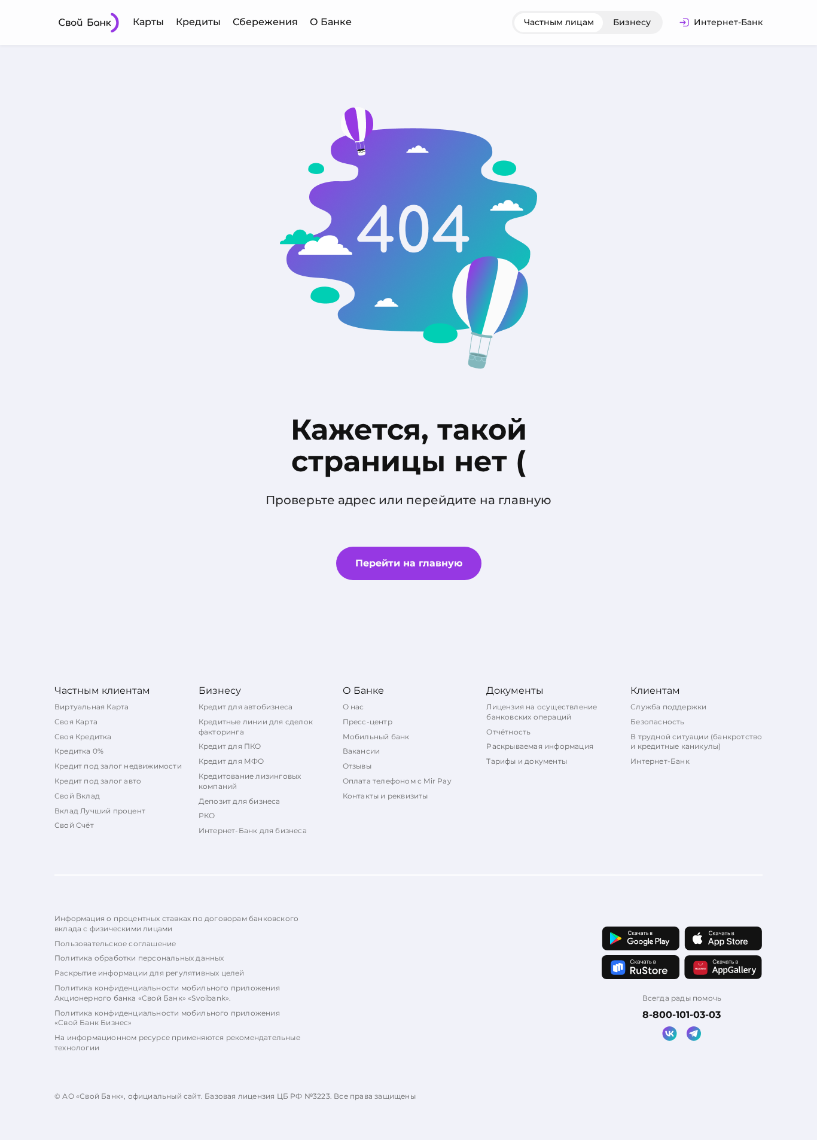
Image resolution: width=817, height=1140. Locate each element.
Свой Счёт (74, 825)
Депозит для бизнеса (240, 801)
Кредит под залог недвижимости (118, 765)
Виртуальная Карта (91, 706)
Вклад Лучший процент (99, 810)
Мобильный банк (376, 736)
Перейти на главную (408, 563)
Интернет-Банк (660, 761)
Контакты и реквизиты (385, 795)
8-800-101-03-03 (681, 1014)
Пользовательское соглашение (115, 943)
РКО (207, 815)
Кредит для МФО (231, 761)
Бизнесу (632, 22)
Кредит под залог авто (97, 780)
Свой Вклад (77, 795)
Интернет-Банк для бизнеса (253, 830)
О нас (353, 706)
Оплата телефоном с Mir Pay (397, 780)
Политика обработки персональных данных (139, 957)
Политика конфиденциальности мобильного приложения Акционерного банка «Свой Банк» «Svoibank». (167, 992)
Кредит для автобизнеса (245, 706)
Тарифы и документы (526, 761)
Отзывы (357, 765)
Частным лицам (559, 22)
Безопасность (657, 721)
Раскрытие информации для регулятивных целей (149, 972)
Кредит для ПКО (230, 746)
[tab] (558, 22)
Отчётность (508, 731)
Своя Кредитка (83, 736)
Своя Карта (75, 721)
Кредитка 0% (78, 750)
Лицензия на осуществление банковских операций (541, 711)
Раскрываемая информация (539, 746)
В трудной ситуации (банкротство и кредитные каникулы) (696, 741)
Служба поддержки (668, 706)
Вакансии (361, 750)
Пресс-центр (367, 721)
